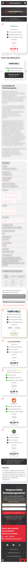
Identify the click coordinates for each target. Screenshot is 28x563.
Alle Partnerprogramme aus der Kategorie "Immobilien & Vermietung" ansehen (14, 462)
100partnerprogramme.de (6, 54)
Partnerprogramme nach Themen (21, 54)
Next (26, 71)
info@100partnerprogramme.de (12, 538)
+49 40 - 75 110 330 (9, 536)
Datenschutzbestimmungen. (14, 520)
